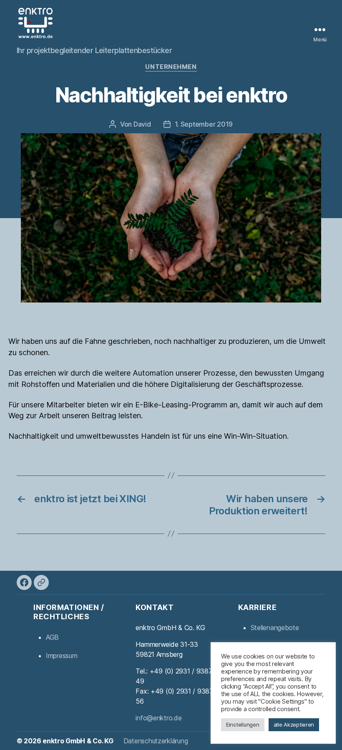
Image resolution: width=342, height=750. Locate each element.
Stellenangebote (275, 627)
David (142, 124)
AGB (52, 637)
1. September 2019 (204, 124)
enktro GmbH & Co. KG (78, 741)
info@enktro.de (158, 718)
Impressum (62, 655)
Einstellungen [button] (242, 724)
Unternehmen (170, 67)
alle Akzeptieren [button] (294, 724)
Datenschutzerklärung (155, 741)
